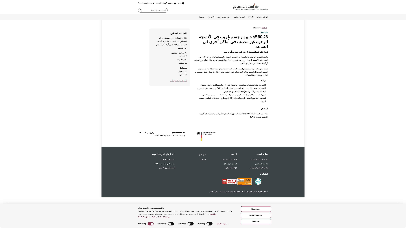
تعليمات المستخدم (261, 164)
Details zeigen (222, 224)
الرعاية (250, 17)
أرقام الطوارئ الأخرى (166, 168)
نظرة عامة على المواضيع (259, 159)
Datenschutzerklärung (160, 217)
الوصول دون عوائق (230, 164)
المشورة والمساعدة (230, 159)
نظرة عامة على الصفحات (259, 168)
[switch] (171, 223)
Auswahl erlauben (255, 215)
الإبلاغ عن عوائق (231, 168)
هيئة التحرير (213, 191)
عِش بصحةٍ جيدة (223, 17)
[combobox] (155, 10)
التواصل (203, 159)
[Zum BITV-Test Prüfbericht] (229, 181)
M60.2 (264, 28)
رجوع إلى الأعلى (147, 132)
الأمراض (211, 17)
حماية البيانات (224, 191)
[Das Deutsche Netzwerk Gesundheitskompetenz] (245, 181)
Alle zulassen (256, 209)
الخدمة (201, 17)
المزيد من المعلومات (178, 80)
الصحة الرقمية (239, 17)
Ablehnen (255, 222)
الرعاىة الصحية (262, 17)
